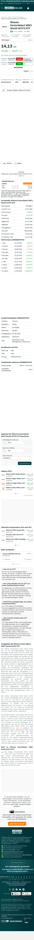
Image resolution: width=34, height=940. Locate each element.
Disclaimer (16, 882)
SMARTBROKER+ (27, 855)
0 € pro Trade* (27, 183)
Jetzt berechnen (24, 463)
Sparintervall (7, 456)
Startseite (3, 17)
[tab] (17, 574)
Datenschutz (26, 882)
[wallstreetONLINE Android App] (26, 895)
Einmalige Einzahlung (10, 440)
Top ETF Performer (18, 17)
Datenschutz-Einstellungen (16, 883)
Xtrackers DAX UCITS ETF (15, 534)
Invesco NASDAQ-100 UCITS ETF (14, 554)
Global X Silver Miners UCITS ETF (17, 487)
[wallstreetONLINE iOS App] (16, 895)
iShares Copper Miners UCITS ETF (17, 478)
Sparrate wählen (9, 448)
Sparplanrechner (14, 637)
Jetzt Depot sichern (17, 862)
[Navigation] (2, 8)
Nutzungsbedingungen (17, 885)
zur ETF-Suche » (28, 495)
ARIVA (24, 900)
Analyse (19, 163)
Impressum (6, 882)
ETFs (9, 17)
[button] (9, 569)
